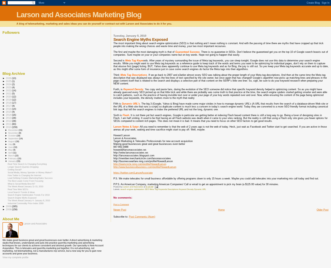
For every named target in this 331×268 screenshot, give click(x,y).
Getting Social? (15, 169)
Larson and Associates (35, 223)
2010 (9, 127)
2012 (9, 121)
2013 (9, 118)
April (10, 153)
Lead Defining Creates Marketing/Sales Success (30, 178)
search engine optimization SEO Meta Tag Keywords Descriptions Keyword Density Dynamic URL (163, 189)
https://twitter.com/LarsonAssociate (133, 172)
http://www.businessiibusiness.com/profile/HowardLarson (144, 167)
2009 (9, 206)
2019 (9, 99)
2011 (9, 124)
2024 (9, 84)
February (12, 158)
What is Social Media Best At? (21, 184)
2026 (9, 78)
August (11, 141)
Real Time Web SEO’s (18, 189)
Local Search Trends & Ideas (21, 192)
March (11, 155)
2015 (9, 111)
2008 (9, 209)
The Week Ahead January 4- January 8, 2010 (29, 200)
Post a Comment (121, 204)
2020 (9, 96)
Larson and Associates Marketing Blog (78, 15)
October (12, 135)
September (13, 138)
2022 (9, 90)
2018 (9, 102)
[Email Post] (156, 187)
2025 (9, 81)
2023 (9, 87)
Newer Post (119, 209)
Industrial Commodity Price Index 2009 (25, 203)
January (12, 161)
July (10, 144)
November (13, 133)
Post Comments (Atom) (142, 216)
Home (221, 209)
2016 (9, 109)
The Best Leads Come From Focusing (25, 181)
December (13, 130)
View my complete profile (15, 257)
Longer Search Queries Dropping (23, 167)
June (10, 147)
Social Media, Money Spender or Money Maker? (30, 172)
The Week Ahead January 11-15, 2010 (25, 186)
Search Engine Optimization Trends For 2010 (29, 195)
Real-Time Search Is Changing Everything (27, 164)
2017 (9, 106)
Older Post (323, 209)
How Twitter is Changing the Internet (24, 175)
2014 (9, 115)
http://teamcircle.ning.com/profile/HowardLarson (139, 164)
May (10, 150)
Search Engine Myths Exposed (22, 198)
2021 (9, 93)
